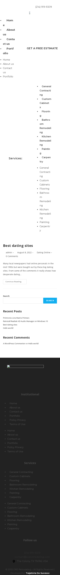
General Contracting (45, 90)
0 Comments (12, 256)
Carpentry (45, 159)
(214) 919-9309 (43, 7)
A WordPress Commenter (14, 343)
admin (9, 252)
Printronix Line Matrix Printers (16, 318)
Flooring (45, 113)
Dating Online (43, 252)
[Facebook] (10, 5)
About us (9, 32)
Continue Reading (16, 281)
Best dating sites (18, 245)
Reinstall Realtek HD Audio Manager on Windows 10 (25, 321)
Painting (44, 222)
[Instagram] (17, 5)
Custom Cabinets (45, 103)
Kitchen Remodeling (45, 140)
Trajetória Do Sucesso (38, 573)
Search (6, 296)
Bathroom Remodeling (45, 126)
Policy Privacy (17, 420)
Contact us (9, 41)
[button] (42, 48)
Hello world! (8, 328)
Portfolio (8, 51)
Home (8, 23)
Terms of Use (17, 424)
